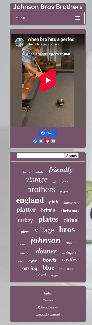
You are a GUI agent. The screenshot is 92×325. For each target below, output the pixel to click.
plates (48, 218)
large (26, 172)
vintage (36, 179)
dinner (46, 251)
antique (69, 252)
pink (53, 201)
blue (48, 267)
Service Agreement (48, 314)
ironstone (66, 269)
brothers (41, 189)
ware (54, 275)
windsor (25, 253)
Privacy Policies (48, 307)
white (39, 172)
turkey (25, 220)
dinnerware (71, 202)
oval (42, 274)
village (44, 230)
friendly (61, 169)
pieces (66, 181)
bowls (50, 260)
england (30, 199)
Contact (48, 300)
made (71, 242)
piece (25, 232)
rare (23, 243)
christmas (70, 210)
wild (54, 181)
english (33, 261)
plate (64, 192)
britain (48, 210)
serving (29, 268)
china (70, 220)
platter (26, 209)
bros (67, 229)
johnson (46, 240)
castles (69, 259)
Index (48, 293)
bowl (20, 261)
